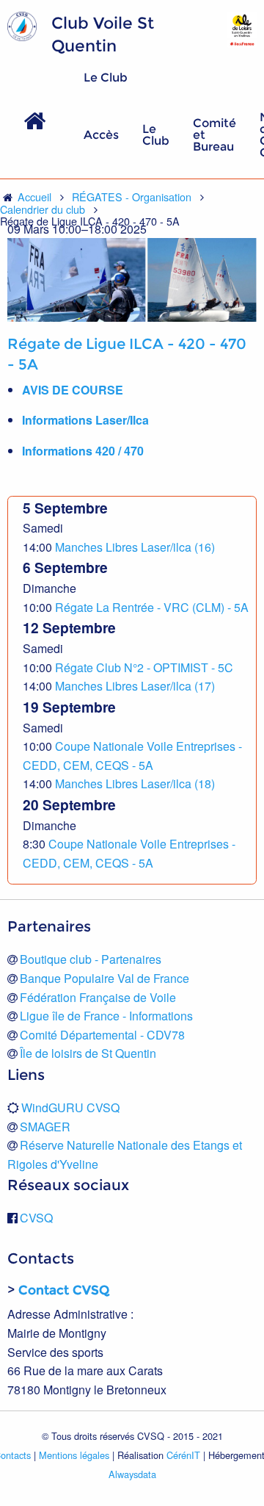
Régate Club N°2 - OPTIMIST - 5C (144, 667)
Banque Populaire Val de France (104, 978)
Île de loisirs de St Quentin (88, 1053)
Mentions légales (74, 1455)
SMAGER (45, 1126)
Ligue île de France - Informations (106, 1015)
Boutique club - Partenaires (90, 959)
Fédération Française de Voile (98, 997)
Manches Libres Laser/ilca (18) (135, 783)
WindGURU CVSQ (70, 1107)
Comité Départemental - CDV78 (102, 1034)
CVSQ (36, 1217)
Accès (101, 135)
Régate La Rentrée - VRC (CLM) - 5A (152, 607)
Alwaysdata (132, 1474)
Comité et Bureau (214, 135)
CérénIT (183, 1455)
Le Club (155, 135)
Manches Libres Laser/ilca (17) (135, 685)
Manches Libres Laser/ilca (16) (135, 546)
